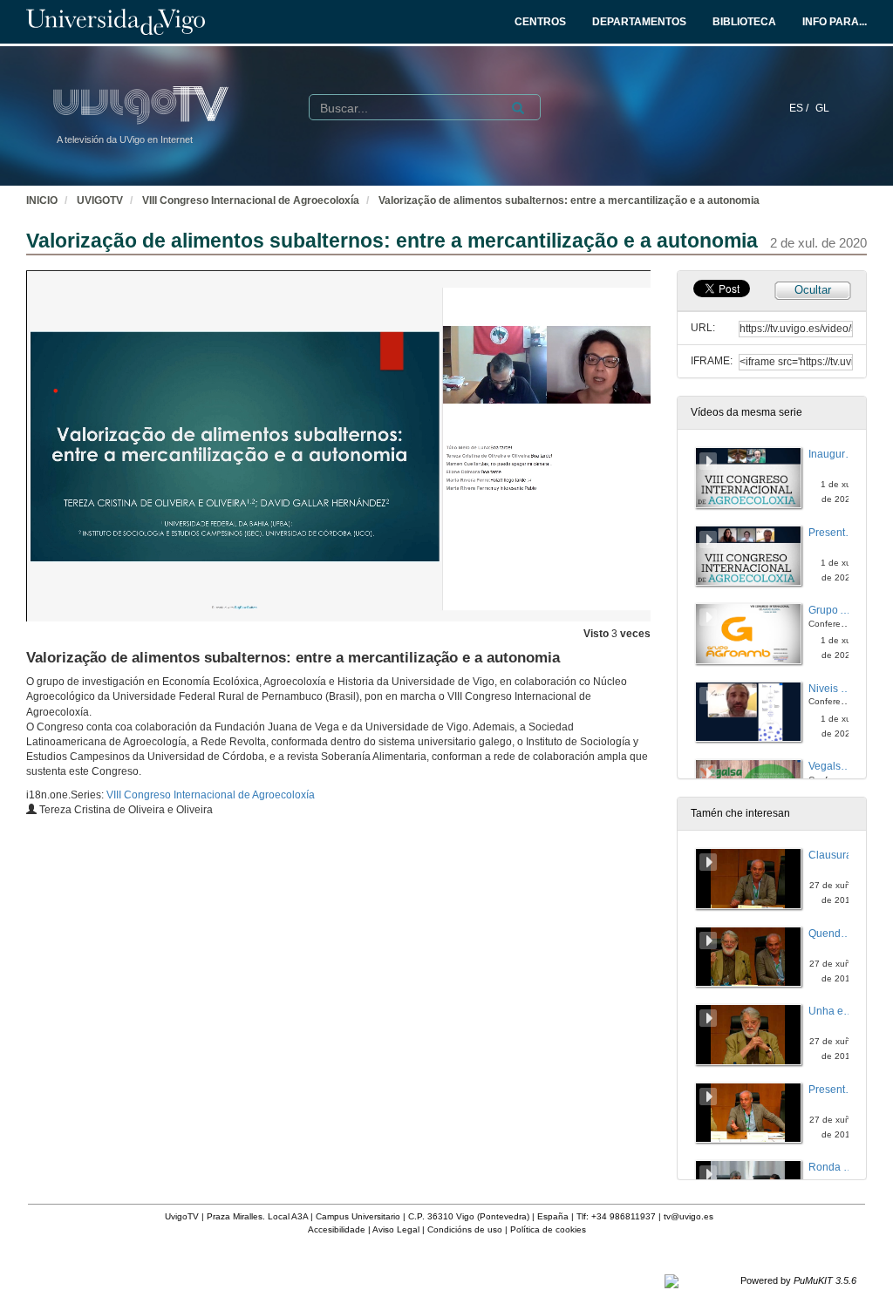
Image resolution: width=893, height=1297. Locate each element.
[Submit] (518, 108)
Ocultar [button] (812, 289)
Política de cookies (548, 1229)
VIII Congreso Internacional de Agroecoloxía (250, 200)
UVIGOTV (100, 200)
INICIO (42, 200)
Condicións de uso (464, 1229)
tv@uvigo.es (688, 1216)
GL (822, 108)
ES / (800, 108)
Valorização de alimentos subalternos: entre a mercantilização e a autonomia (569, 200)
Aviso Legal (395, 1229)
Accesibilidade (336, 1229)
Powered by (798, 1280)
